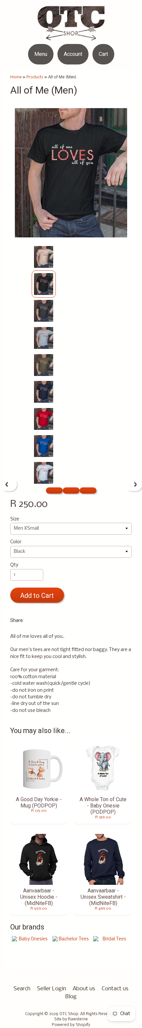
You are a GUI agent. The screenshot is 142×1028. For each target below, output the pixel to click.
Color (15, 542)
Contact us (115, 989)
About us (84, 989)
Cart (103, 54)
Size (14, 519)
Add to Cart (37, 595)
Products (34, 77)
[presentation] (8, 484)
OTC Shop (68, 1014)
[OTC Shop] (71, 36)
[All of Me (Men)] (44, 256)
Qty (14, 565)
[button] (54, 490)
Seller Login (51, 989)
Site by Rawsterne (71, 1019)
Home (15, 77)
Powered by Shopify (71, 1025)
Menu (40, 54)
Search (22, 989)
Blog (71, 997)
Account (73, 54)
